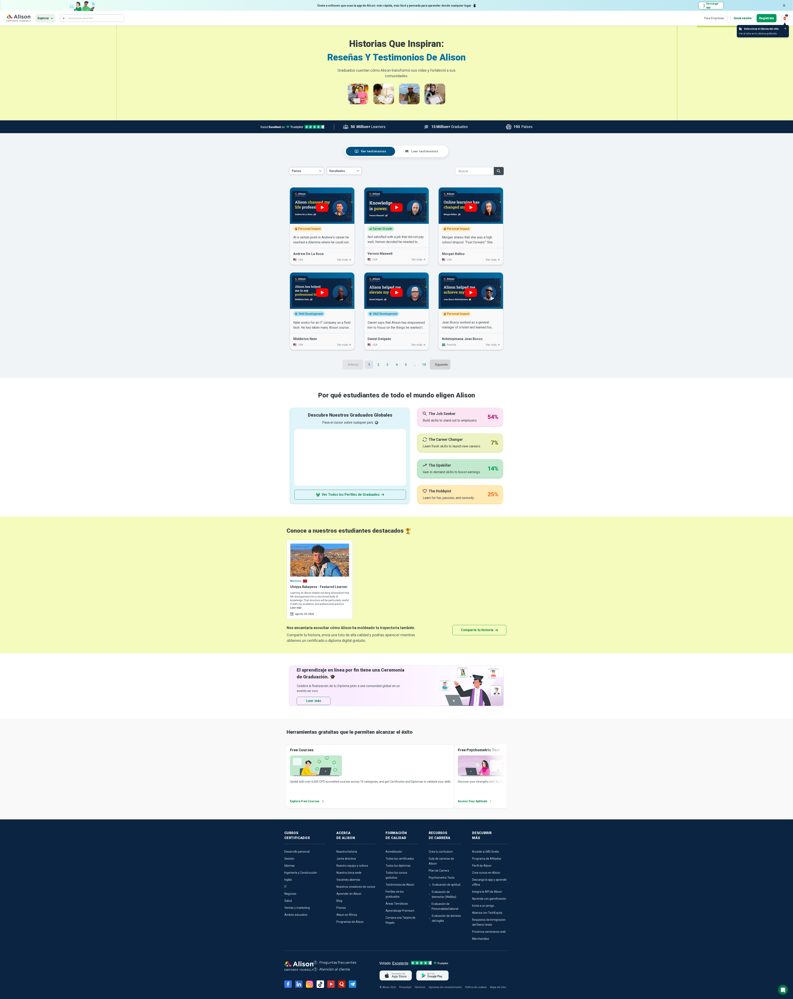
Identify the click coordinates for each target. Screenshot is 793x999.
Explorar (43, 18)
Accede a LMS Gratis (485, 851)
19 (424, 365)
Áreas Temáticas (397, 903)
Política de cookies (476, 987)
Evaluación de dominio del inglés (446, 918)
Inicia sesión (743, 18)
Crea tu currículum (441, 851)
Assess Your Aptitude (472, 801)
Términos (419, 987)
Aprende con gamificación (489, 898)
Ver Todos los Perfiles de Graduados (351, 495)
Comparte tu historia (477, 630)
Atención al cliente (334, 969)
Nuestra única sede (348, 872)
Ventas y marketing (297, 907)
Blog (339, 900)
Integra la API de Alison (487, 891)
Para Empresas (714, 18)
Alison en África (346, 914)
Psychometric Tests (442, 877)
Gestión (289, 858)
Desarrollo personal (297, 851)
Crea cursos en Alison (486, 872)
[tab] (370, 151)
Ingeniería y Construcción (300, 872)
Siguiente (441, 364)
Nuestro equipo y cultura (352, 865)
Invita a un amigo (483, 905)
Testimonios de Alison (400, 884)
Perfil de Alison (481, 865)
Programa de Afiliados (486, 858)
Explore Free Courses (304, 801)
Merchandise (480, 938)
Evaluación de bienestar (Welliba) (444, 894)
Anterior (353, 364)
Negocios (290, 893)
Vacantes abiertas (348, 879)
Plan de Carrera (439, 870)
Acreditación (394, 851)
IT (285, 886)
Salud (288, 900)
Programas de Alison (350, 921)
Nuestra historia (346, 851)
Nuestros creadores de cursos (355, 886)
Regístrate (766, 18)
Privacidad (405, 987)
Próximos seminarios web (489, 931)
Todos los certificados (400, 858)
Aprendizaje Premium (400, 910)
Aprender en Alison (348, 893)
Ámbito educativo (295, 914)
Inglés (288, 879)
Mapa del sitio (498, 987)
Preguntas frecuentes (337, 963)
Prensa (341, 907)
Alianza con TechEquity (487, 912)
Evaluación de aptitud (446, 884)
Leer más (296, 607)
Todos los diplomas (398, 865)
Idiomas (289, 865)
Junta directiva (346, 858)
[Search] (64, 18)
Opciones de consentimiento (445, 987)
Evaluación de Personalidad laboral (445, 906)
